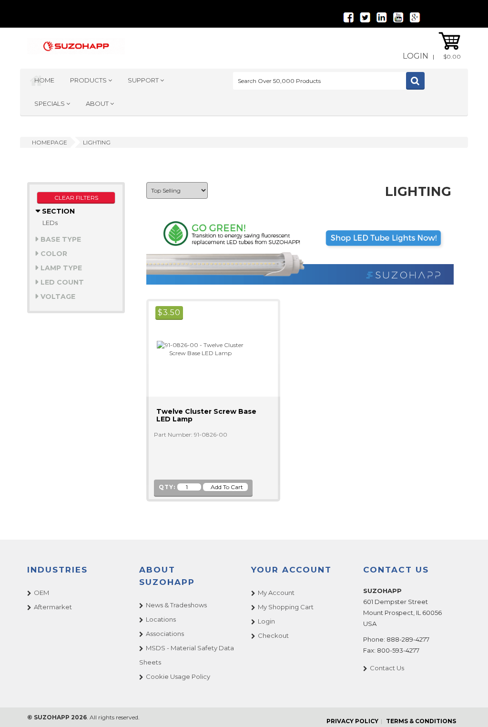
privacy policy (352, 721)
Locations (161, 619)
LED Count (61, 282)
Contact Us (387, 668)
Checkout (273, 635)
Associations (165, 633)
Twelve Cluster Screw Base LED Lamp (206, 415)
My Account (276, 592)
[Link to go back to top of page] (468, 707)
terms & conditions (421, 721)
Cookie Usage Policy (178, 676)
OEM (41, 592)
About (98, 103)
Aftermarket (53, 607)
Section (57, 211)
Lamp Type (60, 268)
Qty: (167, 487)
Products (89, 80)
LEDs (50, 222)
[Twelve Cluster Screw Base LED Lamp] (196, 348)
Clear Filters (76, 197)
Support (144, 80)
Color (53, 253)
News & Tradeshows (176, 605)
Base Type (60, 239)
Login (415, 56)
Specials (50, 103)
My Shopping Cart (286, 607)
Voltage (57, 296)
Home (44, 80)
